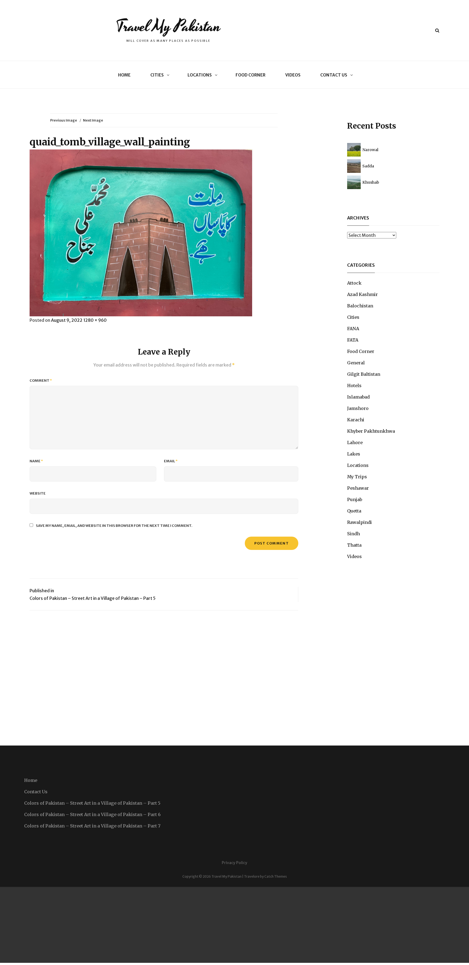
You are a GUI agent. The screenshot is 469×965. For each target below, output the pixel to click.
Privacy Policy (234, 862)
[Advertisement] (163, 925)
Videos (292, 75)
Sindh (353, 533)
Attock (354, 283)
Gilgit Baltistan (363, 374)
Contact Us (333, 75)
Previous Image (63, 120)
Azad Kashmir (362, 294)
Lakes (353, 454)
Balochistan (360, 305)
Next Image (93, 120)
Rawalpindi (359, 522)
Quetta (354, 511)
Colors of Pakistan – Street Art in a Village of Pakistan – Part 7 (92, 826)
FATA (352, 340)
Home (124, 75)
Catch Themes (275, 876)
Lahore (355, 442)
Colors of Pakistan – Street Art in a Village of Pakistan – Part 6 (92, 814)
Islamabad (358, 397)
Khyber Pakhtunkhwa (371, 431)
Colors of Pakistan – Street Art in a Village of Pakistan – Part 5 (92, 803)
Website (38, 493)
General (356, 362)
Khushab (370, 182)
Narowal (370, 149)
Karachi (355, 419)
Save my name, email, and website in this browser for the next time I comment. (114, 525)
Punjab (354, 499)
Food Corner (250, 75)
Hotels (354, 385)
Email (171, 461)
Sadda (368, 166)
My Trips (357, 476)
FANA (353, 328)
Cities (157, 75)
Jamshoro (358, 408)
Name (36, 461)
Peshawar (358, 488)
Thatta (354, 545)
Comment (41, 380)
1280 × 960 (95, 320)
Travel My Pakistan (168, 26)
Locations (200, 75)
